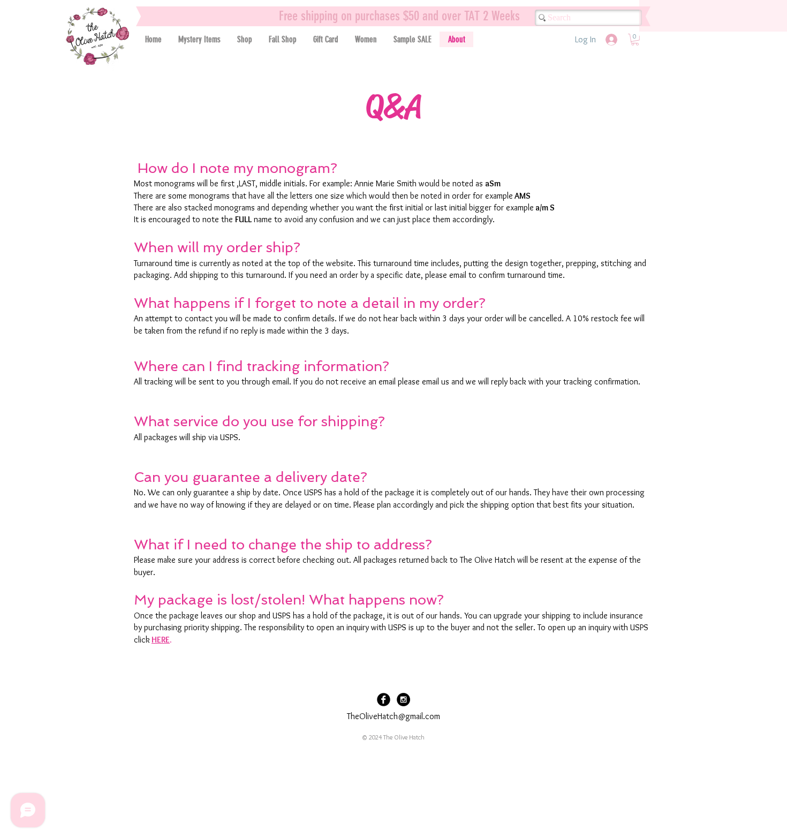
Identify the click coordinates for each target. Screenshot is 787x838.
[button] (244, 39)
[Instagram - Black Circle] (403, 699)
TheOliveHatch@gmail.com (393, 716)
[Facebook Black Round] (383, 699)
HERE (161, 640)
